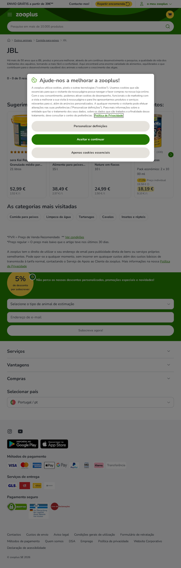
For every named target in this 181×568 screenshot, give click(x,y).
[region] (90, 117)
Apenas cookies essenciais (90, 152)
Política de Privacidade (108, 115)
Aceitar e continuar (90, 139)
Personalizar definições (90, 126)
